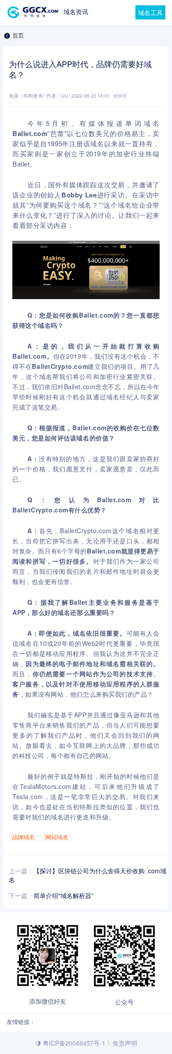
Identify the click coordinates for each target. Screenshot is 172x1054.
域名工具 (150, 12)
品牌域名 (23, 837)
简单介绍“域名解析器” (63, 895)
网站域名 (56, 837)
